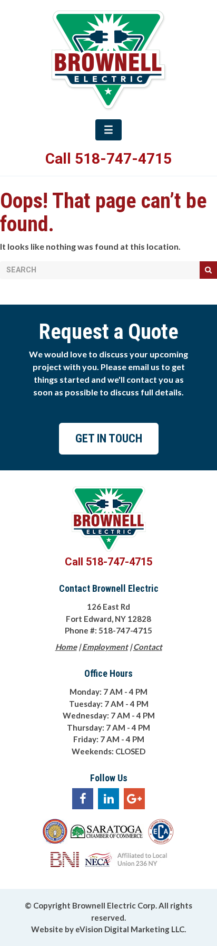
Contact (147, 646)
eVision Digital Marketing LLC (129, 929)
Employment (105, 646)
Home (66, 646)
